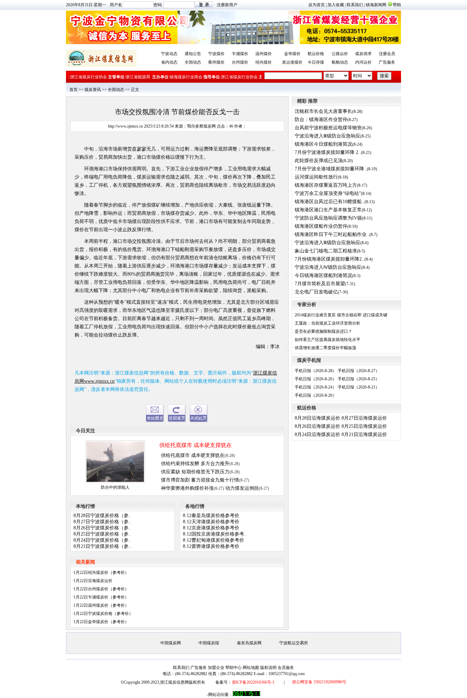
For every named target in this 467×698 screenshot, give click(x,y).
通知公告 (193, 53)
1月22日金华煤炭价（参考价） (101, 621)
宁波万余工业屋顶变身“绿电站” (328, 193)
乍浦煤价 (240, 53)
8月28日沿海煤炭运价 (317, 418)
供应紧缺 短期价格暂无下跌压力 (195, 471)
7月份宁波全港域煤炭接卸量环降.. (331, 168)
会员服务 (286, 667)
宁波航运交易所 (293, 643)
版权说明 (268, 667)
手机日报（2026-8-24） (315, 387)
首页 (73, 89)
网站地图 (251, 667)
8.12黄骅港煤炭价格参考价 (211, 546)
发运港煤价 (292, 62)
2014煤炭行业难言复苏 (315, 315)
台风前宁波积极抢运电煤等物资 (328, 127)
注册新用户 (227, 4)
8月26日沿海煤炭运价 (317, 426)
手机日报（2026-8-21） (358, 387)
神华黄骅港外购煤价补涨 (187, 488)
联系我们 (355, 4)
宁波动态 (169, 53)
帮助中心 (233, 667)
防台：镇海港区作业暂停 (321, 119)
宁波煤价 (216, 53)
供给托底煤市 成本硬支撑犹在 (195, 445)
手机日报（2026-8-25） (358, 379)
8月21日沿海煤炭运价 (364, 434)
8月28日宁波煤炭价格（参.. (102, 515)
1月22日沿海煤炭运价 (93, 580)
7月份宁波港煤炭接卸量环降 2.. (328, 152)
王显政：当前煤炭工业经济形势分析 (327, 323)
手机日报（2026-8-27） (358, 370)
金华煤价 (292, 53)
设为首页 (316, 4)
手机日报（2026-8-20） (315, 395)
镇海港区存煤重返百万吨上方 (326, 185)
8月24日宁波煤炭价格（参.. (102, 540)
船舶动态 (340, 62)
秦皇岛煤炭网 (249, 643)
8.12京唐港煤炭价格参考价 (211, 527)
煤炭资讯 (92, 89)
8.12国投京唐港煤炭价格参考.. (215, 534)
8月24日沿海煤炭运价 (317, 434)
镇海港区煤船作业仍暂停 (321, 226)
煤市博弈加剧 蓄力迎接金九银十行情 (200, 480)
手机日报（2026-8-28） (315, 370)
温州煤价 (263, 53)
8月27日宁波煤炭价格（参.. (102, 521)
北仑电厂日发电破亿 (316, 291)
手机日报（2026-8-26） (315, 379)
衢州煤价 (216, 62)
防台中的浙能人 (115, 487)
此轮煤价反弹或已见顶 (319, 160)
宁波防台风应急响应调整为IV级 (328, 218)
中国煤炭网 (170, 643)
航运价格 (316, 53)
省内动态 (169, 62)
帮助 (397, 4)
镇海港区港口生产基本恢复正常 (328, 209)
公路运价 (340, 53)
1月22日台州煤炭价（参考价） (101, 589)
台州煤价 (240, 62)
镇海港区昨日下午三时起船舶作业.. (332, 234)
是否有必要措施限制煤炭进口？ (323, 331)
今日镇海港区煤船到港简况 (323, 275)
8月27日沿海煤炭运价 (364, 418)
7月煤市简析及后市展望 (320, 283)
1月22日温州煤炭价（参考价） (101, 605)
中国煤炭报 (209, 643)
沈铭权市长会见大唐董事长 (323, 111)
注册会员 (387, 53)
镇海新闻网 (376, 4)
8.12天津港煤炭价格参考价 (211, 521)
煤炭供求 (363, 53)
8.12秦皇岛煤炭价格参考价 (211, 515)
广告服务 (387, 62)
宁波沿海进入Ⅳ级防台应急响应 (328, 267)
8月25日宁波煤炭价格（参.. (102, 534)
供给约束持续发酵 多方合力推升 (195, 463)
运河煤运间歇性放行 (316, 177)
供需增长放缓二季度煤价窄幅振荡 (325, 347)
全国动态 (193, 62)
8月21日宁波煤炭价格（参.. (102, 546)
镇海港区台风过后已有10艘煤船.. (329, 201)
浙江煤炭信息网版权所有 (182, 682)
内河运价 (363, 62)
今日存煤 (316, 62)
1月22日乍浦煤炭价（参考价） (101, 597)
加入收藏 (336, 4)
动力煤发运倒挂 (242, 488)
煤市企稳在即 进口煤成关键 (362, 315)
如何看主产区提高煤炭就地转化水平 (327, 339)
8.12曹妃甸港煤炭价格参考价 (213, 540)
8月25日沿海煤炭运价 (364, 426)
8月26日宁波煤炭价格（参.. (102, 527)
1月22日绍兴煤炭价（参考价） (101, 572)
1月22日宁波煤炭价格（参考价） (103, 613)
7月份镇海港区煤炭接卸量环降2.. (329, 259)
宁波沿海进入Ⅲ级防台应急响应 (327, 136)
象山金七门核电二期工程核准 (326, 250)
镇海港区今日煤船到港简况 (323, 144)
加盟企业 (216, 667)
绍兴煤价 (263, 62)
